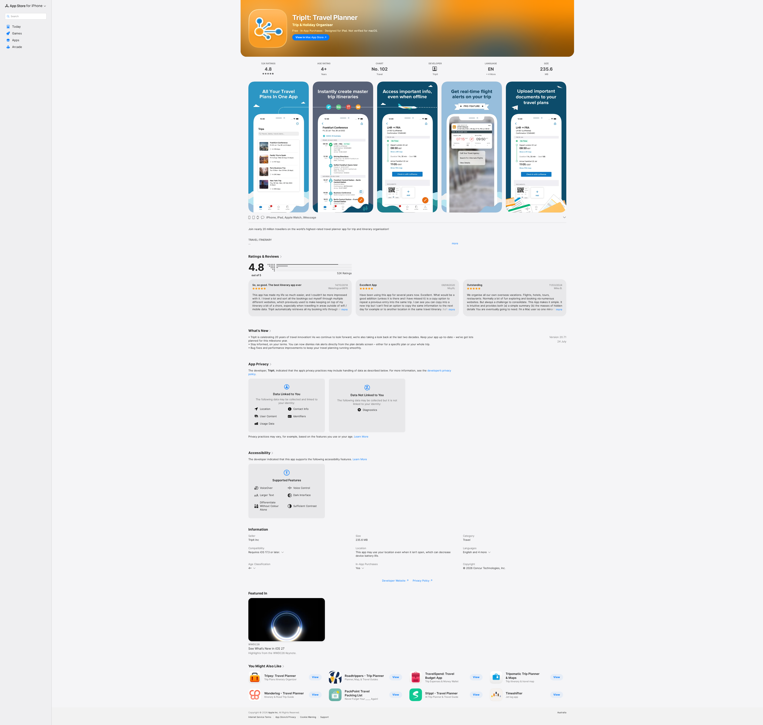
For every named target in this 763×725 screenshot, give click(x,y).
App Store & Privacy (285, 717)
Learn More (361, 436)
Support (324, 717)
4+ (250, 568)
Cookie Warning (308, 717)
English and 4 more (475, 552)
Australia (561, 712)
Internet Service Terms (259, 717)
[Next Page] (570, 147)
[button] (25, 27)
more (455, 243)
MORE (344, 309)
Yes (358, 568)
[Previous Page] (244, 147)
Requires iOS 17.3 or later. (264, 552)
